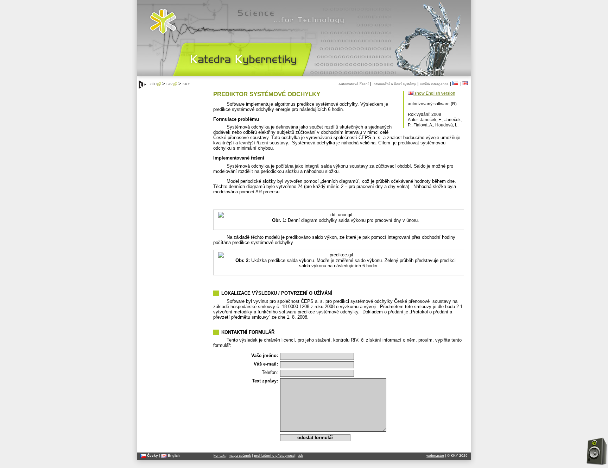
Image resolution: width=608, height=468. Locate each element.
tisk (300, 455)
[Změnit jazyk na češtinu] (455, 84)
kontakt (220, 455)
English (173, 455)
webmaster (435, 455)
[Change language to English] (465, 84)
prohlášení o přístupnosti (274, 455)
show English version (434, 93)
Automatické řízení (353, 84)
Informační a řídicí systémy (394, 84)
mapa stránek (240, 455)
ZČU (153, 84)
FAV (169, 84)
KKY (186, 84)
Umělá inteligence (434, 84)
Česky (152, 455)
